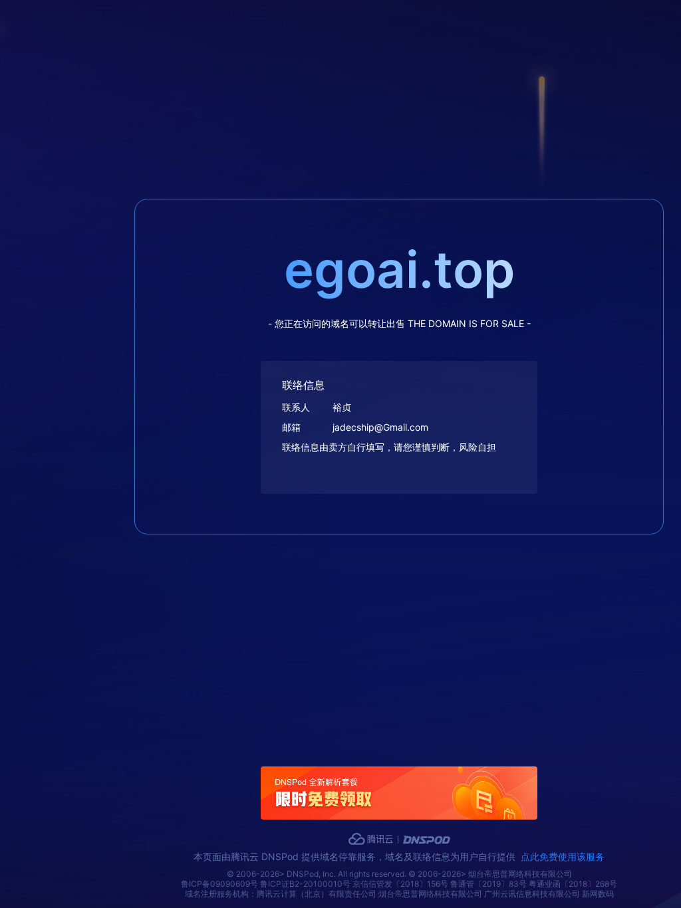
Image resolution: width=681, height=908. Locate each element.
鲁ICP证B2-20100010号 (305, 884)
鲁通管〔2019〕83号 (488, 884)
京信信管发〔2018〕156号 (400, 884)
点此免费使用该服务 (563, 856)
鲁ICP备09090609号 (219, 884)
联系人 (296, 407)
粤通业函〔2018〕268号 (573, 884)
